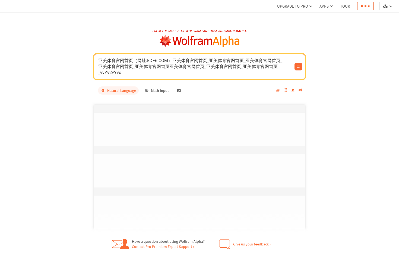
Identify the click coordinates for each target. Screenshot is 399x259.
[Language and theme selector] (388, 6)
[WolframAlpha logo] (200, 41)
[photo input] (179, 90)
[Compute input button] (298, 66)
